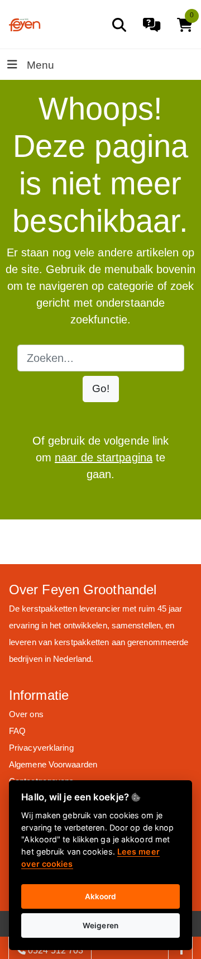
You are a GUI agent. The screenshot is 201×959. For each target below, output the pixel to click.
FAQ (17, 731)
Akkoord (101, 896)
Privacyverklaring (41, 747)
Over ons (26, 714)
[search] (119, 25)
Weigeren (100, 925)
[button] (101, 389)
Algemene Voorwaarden (53, 764)
